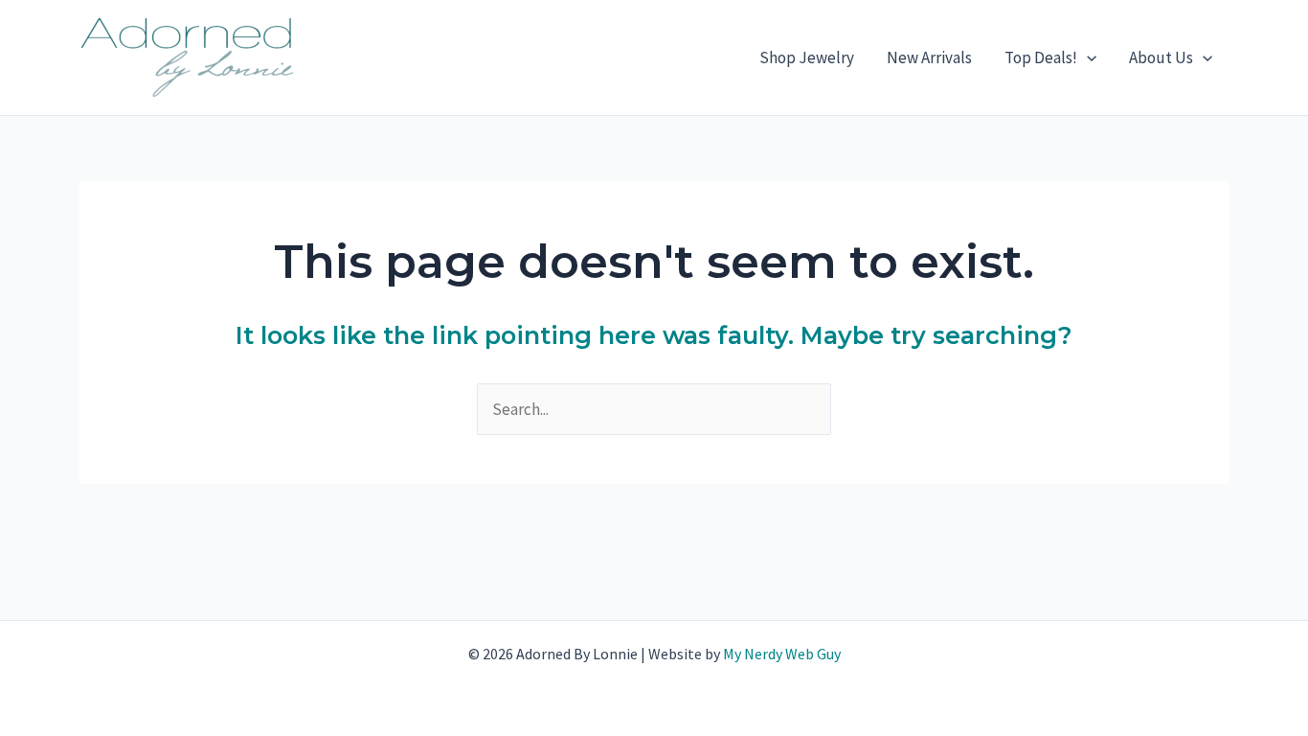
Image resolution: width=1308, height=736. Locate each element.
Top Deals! (1040, 57)
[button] (1086, 57)
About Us (1161, 57)
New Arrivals (929, 57)
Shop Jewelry (806, 57)
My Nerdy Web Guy (782, 653)
